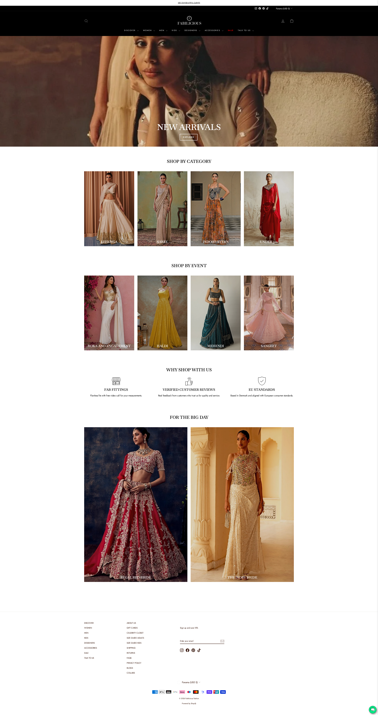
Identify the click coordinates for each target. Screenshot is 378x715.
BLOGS (130, 667)
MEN (162, 30)
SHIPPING (131, 647)
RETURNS (131, 652)
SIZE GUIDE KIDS (134, 642)
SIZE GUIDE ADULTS (135, 637)
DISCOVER (130, 30)
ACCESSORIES (213, 30)
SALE (231, 30)
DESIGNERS (191, 30)
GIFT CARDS (132, 627)
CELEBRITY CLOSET (135, 632)
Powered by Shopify (189, 703)
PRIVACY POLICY (134, 662)
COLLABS (131, 672)
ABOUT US (131, 622)
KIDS (175, 30)
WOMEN (148, 30)
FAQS (129, 657)
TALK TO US (244, 30)
